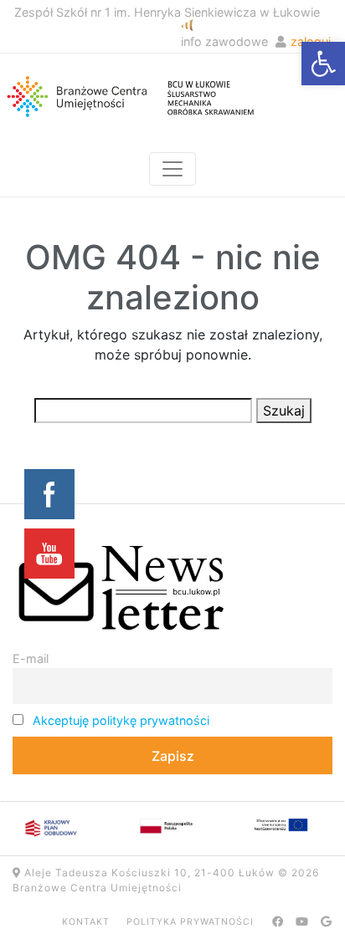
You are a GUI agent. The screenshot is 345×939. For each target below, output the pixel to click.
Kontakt (86, 921)
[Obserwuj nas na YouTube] (302, 922)
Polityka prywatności (190, 921)
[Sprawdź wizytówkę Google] (326, 922)
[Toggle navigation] (172, 169)
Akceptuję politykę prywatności (121, 720)
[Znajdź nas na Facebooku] (278, 922)
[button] (323, 63)
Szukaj (284, 410)
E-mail (31, 658)
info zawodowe (224, 41)
